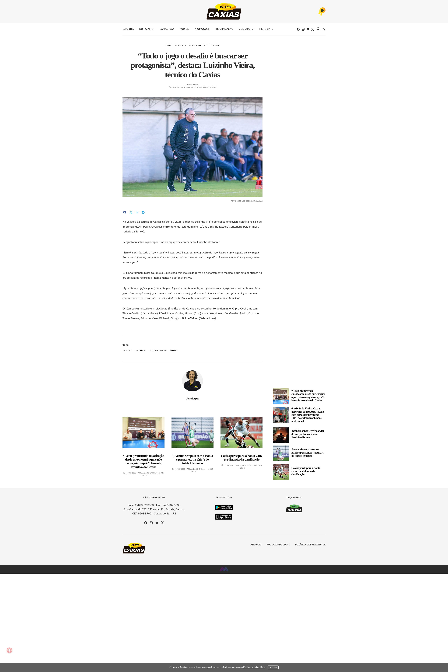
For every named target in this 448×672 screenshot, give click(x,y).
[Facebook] (298, 29)
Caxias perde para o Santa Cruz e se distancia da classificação (241, 457)
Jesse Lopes (192, 85)
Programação (224, 29)
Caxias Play (167, 29)
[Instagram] (303, 29)
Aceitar (273, 667)
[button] (324, 29)
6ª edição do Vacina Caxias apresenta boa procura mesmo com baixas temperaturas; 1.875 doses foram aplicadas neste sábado (307, 415)
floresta (141, 350)
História (264, 29)
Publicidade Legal (278, 545)
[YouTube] (307, 29)
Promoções (201, 29)
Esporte (215, 45)
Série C (174, 350)
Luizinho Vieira (158, 350)
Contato (244, 29)
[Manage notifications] (9, 650)
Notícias (144, 29)
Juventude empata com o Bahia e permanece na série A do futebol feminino (192, 459)
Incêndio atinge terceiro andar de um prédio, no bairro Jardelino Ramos (307, 434)
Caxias (169, 45)
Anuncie (255, 545)
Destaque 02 (180, 45)
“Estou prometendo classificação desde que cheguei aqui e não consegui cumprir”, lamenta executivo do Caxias (143, 461)
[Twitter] (312, 29)
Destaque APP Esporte (199, 45)
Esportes (128, 29)
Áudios (184, 29)
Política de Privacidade (310, 545)
